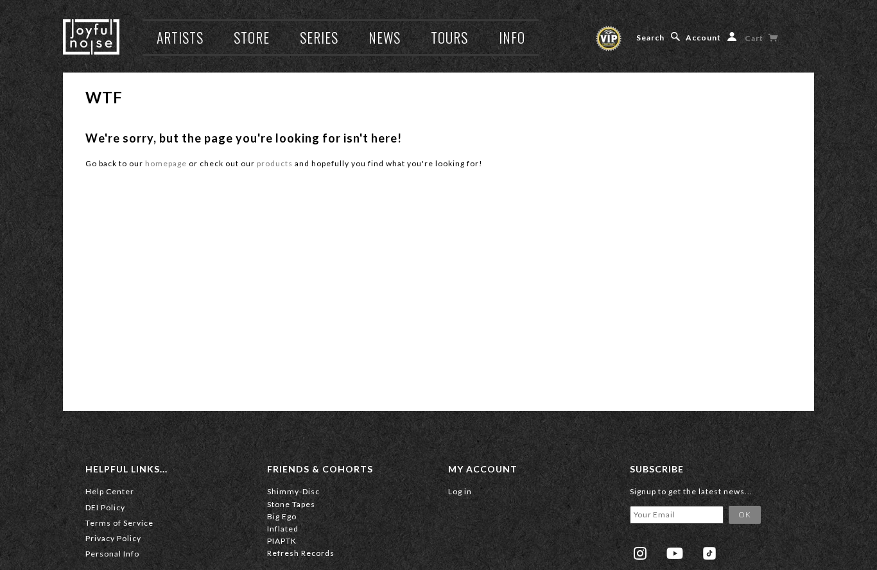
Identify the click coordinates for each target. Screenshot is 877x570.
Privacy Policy (113, 538)
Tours (449, 37)
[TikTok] (709, 553)
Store (252, 37)
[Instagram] (640, 553)
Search (650, 37)
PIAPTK (282, 541)
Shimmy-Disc (293, 491)
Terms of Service (119, 523)
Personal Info (112, 553)
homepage (166, 163)
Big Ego (282, 516)
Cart (755, 38)
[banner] (91, 37)
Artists (180, 37)
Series (319, 37)
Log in (460, 491)
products (275, 163)
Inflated (283, 528)
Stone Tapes (291, 504)
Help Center (109, 491)
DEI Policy (105, 507)
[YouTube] (674, 553)
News (385, 37)
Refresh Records (300, 553)
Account (703, 37)
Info (512, 37)
